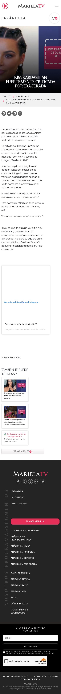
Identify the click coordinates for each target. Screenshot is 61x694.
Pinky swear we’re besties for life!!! (21, 324)
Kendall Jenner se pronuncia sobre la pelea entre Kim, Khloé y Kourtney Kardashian (14, 422)
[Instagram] (24, 481)
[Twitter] (43, 481)
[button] (57, 5)
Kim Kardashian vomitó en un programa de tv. (14, 440)
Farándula (22, 96)
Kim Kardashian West (44, 329)
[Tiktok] (30, 481)
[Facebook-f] (18, 481)
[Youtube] (36, 481)
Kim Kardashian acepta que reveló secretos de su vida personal (14, 395)
